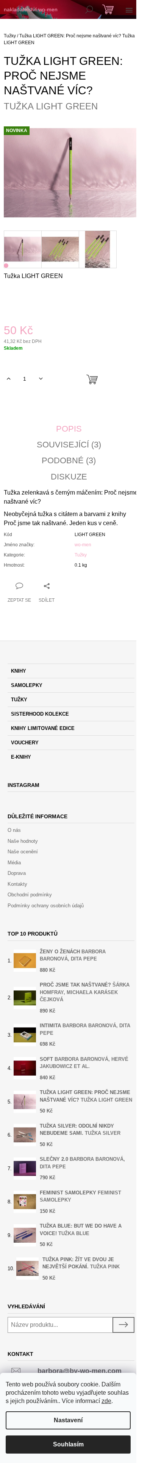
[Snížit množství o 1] (40, 379)
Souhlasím (68, 1444)
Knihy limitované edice (43, 728)
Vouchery (25, 742)
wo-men (83, 544)
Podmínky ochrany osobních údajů (46, 905)
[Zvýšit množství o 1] (8, 379)
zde (106, 1401)
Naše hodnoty (23, 841)
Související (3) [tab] (69, 444)
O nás (14, 830)
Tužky (81, 555)
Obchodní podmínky (30, 894)
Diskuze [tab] (69, 476)
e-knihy (21, 757)
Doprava (17, 873)
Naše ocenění (23, 851)
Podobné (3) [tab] (69, 460)
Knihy (18, 671)
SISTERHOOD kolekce (40, 714)
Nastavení (68, 1420)
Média (14, 862)
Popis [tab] (69, 428)
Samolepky (26, 685)
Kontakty (17, 884)
